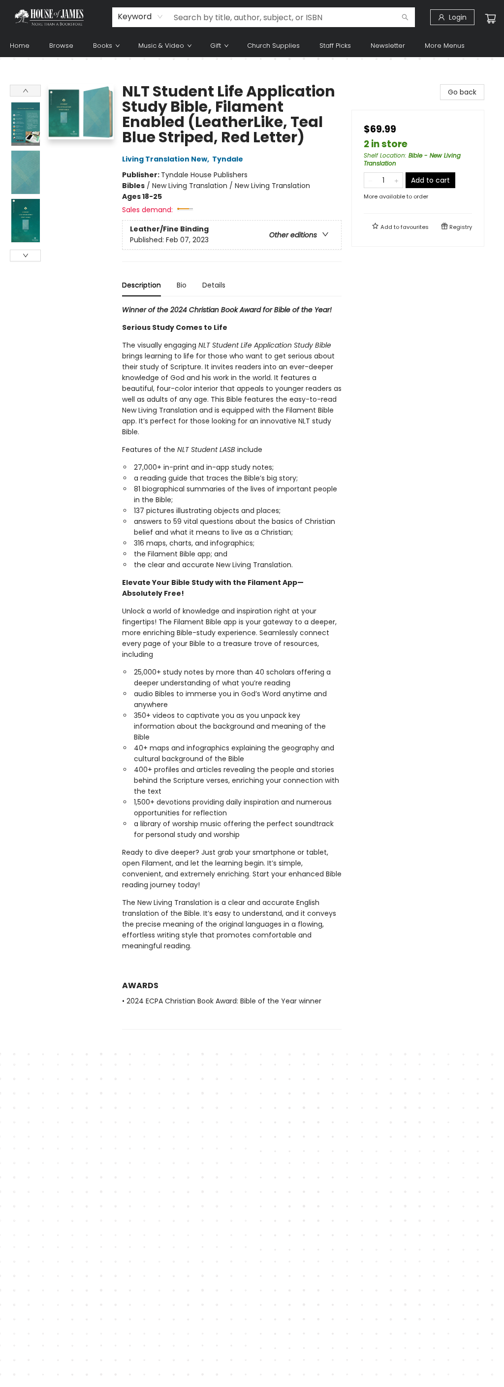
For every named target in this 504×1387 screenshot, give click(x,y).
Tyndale (227, 159)
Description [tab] (141, 285)
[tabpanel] (232, 667)
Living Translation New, (166, 159)
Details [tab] (213, 285)
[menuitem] (19, 45)
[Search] (405, 17)
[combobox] (140, 16)
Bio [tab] (182, 285)
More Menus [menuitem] (445, 45)
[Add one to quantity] (396, 180)
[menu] (252, 45)
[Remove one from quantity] (370, 180)
